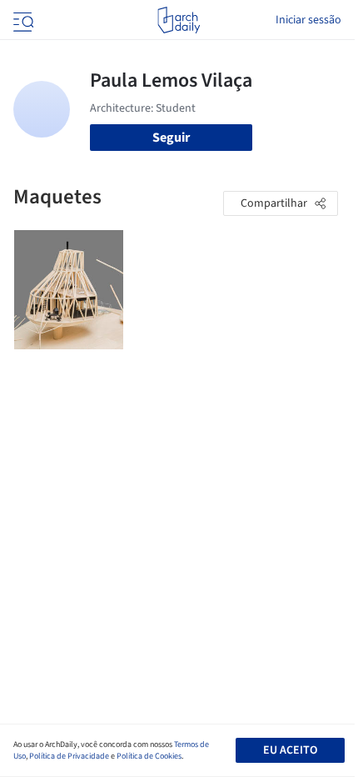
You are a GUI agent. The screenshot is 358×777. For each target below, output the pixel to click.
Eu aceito (290, 750)
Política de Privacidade (69, 756)
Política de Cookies (149, 756)
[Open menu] (21, 20)
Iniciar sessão (308, 20)
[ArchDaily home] (178, 20)
